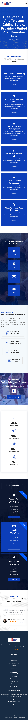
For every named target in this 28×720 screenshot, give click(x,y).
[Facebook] (10, 650)
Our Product (14, 676)
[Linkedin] (18, 650)
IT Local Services (14, 663)
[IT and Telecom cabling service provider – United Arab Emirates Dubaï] (7, 3)
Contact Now (13, 397)
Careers (15, 717)
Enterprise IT (14, 660)
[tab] (13, 333)
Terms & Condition (8, 717)
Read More (14, 84)
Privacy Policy (22, 717)
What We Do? (14, 686)
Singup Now (14, 517)
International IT (14, 668)
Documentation (14, 678)
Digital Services (14, 681)
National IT (14, 665)
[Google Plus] (12, 650)
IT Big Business (14, 658)
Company (14, 683)
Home (10, 39)
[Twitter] (15, 650)
